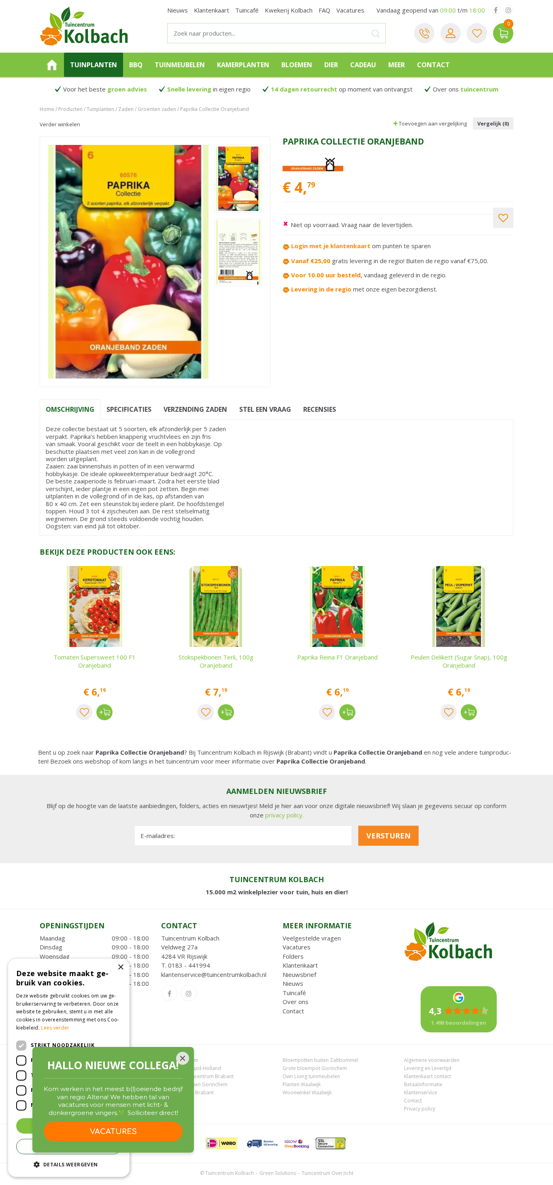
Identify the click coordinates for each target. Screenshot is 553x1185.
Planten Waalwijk (302, 1084)
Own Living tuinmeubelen (311, 1076)
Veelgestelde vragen (312, 938)
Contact (293, 1011)
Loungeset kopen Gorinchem (194, 1084)
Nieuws (293, 983)
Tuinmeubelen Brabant (187, 1092)
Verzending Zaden (195, 409)
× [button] (120, 967)
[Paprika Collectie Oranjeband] (128, 262)
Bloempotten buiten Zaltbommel (320, 1060)
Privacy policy (419, 1109)
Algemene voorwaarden (431, 1060)
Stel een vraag (265, 409)
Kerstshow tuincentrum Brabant (197, 1076)
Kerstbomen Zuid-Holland (191, 1068)
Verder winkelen (60, 124)
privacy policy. (284, 815)
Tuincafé (294, 993)
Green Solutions (277, 1173)
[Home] (52, 65)
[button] (68, 1164)
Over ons (295, 1002)
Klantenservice (420, 1092)
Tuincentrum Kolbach (190, 938)
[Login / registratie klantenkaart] (450, 33)
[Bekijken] (503, 33)
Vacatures (297, 947)
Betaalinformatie (423, 1084)
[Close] (182, 1058)
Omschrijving (70, 409)
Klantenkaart (300, 965)
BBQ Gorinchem (179, 1060)
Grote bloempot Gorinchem (315, 1068)
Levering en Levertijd (427, 1068)
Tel (424, 33)
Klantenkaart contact (427, 1076)
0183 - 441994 (189, 965)
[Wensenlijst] (477, 33)
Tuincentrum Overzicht (327, 1173)
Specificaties (128, 409)
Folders (293, 956)
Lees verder (55, 1027)
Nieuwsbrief (299, 974)
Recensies (319, 409)
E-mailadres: (157, 836)
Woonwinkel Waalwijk (307, 1092)
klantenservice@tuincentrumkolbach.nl (213, 974)
